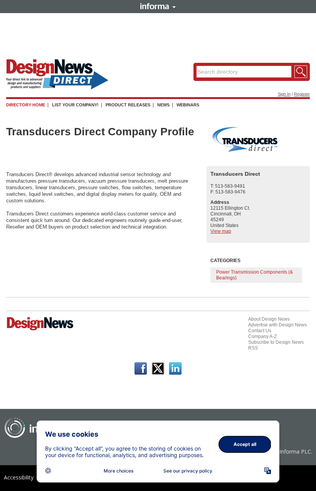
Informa (158, 6)
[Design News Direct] (57, 88)
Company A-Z (262, 336)
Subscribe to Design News (276, 342)
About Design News (269, 319)
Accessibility (19, 477)
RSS (253, 348)
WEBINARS (187, 105)
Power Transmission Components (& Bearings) (254, 275)
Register (302, 94)
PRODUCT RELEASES (128, 105)
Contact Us (259, 330)
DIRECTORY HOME (25, 105)
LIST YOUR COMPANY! (75, 105)
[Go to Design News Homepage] (40, 329)
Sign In (284, 94)
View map (220, 231)
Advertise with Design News (277, 325)
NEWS (163, 105)
